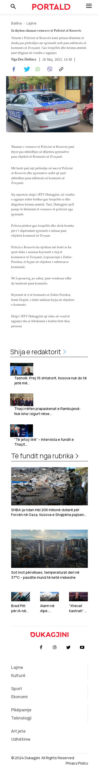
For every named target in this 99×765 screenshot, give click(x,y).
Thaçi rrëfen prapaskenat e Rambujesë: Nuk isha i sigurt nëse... (47, 411)
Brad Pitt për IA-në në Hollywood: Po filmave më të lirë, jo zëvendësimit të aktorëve (20, 608)
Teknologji (21, 718)
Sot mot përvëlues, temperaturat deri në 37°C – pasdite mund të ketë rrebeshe (45, 575)
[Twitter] (25, 69)
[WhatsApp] (37, 69)
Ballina (16, 23)
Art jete (18, 731)
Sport (16, 688)
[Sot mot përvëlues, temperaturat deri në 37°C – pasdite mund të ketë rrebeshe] (49, 549)
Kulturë (18, 675)
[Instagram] (54, 647)
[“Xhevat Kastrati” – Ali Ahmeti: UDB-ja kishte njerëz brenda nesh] (78, 596)
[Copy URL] (60, 69)
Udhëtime (20, 739)
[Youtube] (82, 647)
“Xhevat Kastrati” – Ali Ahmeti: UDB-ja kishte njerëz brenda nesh (78, 608)
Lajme (31, 23)
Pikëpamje (21, 710)
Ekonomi (19, 696)
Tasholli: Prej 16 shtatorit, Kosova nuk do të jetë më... (50, 380)
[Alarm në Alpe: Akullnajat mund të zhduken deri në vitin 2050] (49, 596)
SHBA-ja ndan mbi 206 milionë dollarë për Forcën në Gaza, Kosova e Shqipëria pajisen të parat (47, 512)
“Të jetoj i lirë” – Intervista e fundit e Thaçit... (44, 442)
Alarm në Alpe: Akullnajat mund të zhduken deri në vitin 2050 (48, 608)
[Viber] (49, 69)
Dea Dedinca (27, 59)
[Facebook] (14, 69)
